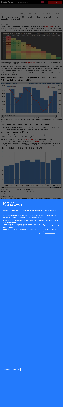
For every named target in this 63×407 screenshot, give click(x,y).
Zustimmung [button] (16, 369)
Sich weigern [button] (7, 369)
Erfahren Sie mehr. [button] (50, 233)
